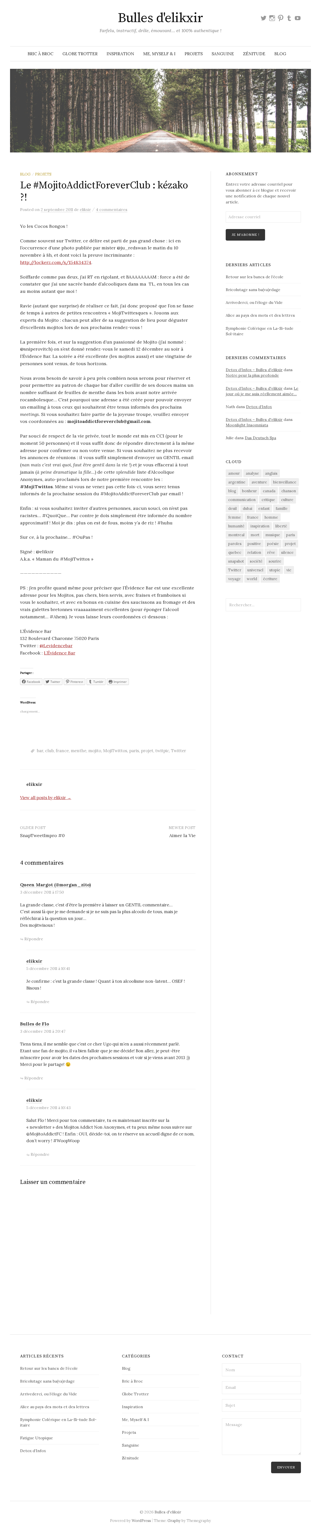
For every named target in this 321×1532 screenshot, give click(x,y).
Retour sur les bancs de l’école (254, 276)
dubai (247, 508)
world (252, 578)
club (49, 750)
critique (268, 499)
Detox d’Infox (259, 406)
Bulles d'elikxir (160, 18)
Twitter (178, 750)
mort (255, 534)
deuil (232, 508)
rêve (271, 552)
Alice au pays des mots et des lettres (260, 315)
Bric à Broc (40, 54)
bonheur (249, 490)
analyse (252, 473)
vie (288, 570)
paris (134, 750)
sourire (275, 561)
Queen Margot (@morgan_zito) (55, 885)
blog (232, 490)
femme (234, 517)
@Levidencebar (56, 645)
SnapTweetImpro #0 (42, 835)
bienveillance (284, 482)
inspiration (260, 526)
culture (287, 499)
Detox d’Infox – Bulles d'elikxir (254, 369)
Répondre (33, 938)
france (62, 750)
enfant (264, 508)
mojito (94, 750)
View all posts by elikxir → (45, 797)
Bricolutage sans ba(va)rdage (253, 289)
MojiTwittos (115, 750)
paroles (235, 543)
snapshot (236, 561)
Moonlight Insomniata (247, 424)
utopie (274, 570)
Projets (194, 54)
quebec (234, 552)
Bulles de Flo (34, 1024)
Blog (280, 54)
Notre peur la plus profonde (252, 375)
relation (254, 552)
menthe (78, 750)
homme (271, 517)
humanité (236, 526)
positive (254, 543)
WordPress (141, 1520)
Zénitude (254, 54)
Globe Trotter (80, 54)
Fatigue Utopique (36, 1437)
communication (242, 499)
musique (272, 534)
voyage (234, 578)
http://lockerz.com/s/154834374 (55, 262)
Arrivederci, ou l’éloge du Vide (254, 302)
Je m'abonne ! (245, 234)
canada (269, 490)
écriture (270, 578)
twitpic (162, 750)
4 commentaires (111, 209)
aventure (259, 482)
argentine (237, 482)
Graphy (174, 1520)
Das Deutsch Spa (260, 437)
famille (282, 508)
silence (287, 552)
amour (234, 473)
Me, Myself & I (159, 54)
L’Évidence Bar (59, 653)
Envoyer (286, 1467)
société (256, 561)
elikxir (34, 961)
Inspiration (120, 54)
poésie (273, 543)
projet (147, 750)
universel (255, 570)
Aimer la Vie (182, 835)
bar (40, 750)
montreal (236, 534)
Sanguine (223, 54)
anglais (271, 473)
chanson (288, 490)
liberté (281, 526)
